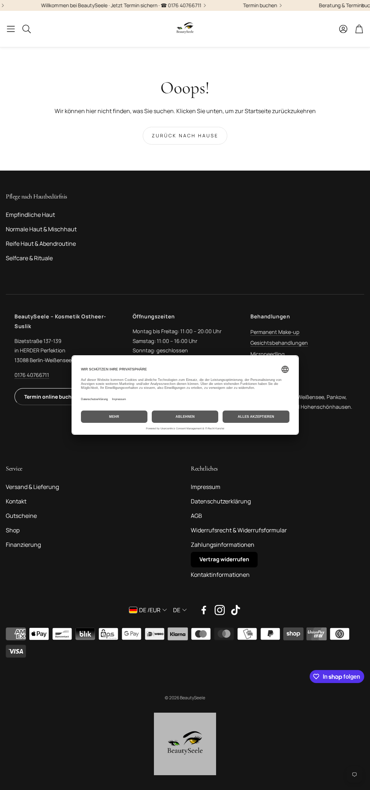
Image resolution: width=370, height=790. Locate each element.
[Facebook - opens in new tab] (204, 610)
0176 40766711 (31, 375)
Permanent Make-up (275, 332)
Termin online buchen (51, 396)
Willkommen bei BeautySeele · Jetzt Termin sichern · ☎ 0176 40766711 (108, 5)
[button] (11, 29)
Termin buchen (247, 5)
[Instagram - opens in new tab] (220, 610)
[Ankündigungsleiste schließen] (362, 5)
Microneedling (267, 354)
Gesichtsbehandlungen (279, 342)
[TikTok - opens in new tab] (236, 610)
